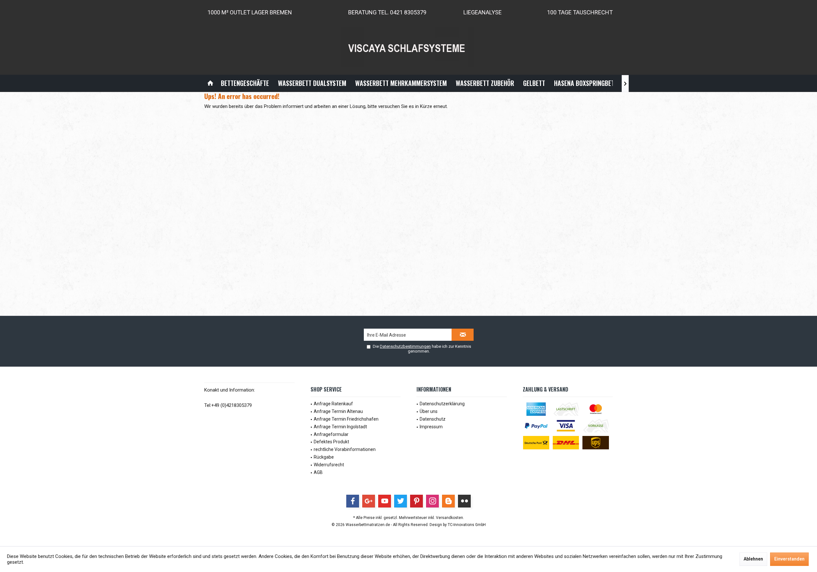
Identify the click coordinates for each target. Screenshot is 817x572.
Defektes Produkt (331, 441)
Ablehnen (753, 558)
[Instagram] (432, 501)
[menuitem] (210, 83)
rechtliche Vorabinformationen (345, 449)
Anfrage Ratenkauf (333, 403)
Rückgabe (324, 457)
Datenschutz (433, 419)
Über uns (429, 411)
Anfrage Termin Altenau (338, 411)
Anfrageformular (331, 434)
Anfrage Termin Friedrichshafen (346, 419)
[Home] (210, 83)
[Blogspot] (448, 501)
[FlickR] (464, 501)
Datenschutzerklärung (442, 403)
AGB (318, 472)
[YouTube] (384, 501)
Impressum (431, 426)
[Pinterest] (416, 501)
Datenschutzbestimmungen (405, 346)
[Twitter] (400, 501)
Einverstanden (789, 558)
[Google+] (368, 501)
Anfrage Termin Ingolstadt (340, 426)
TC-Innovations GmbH (467, 524)
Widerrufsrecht (329, 464)
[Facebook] (352, 501)
